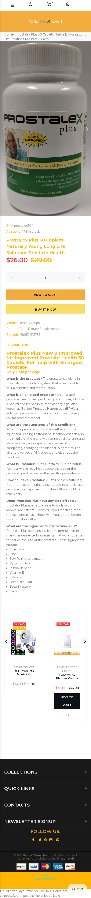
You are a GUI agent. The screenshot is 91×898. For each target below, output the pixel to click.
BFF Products (24, 667)
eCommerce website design (37, 858)
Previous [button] (4, 129)
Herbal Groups (29, 323)
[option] (45, 128)
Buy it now (45, 309)
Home (9, 34)
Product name (37, 881)
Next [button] (87, 129)
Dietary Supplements (43, 329)
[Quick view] (67, 715)
